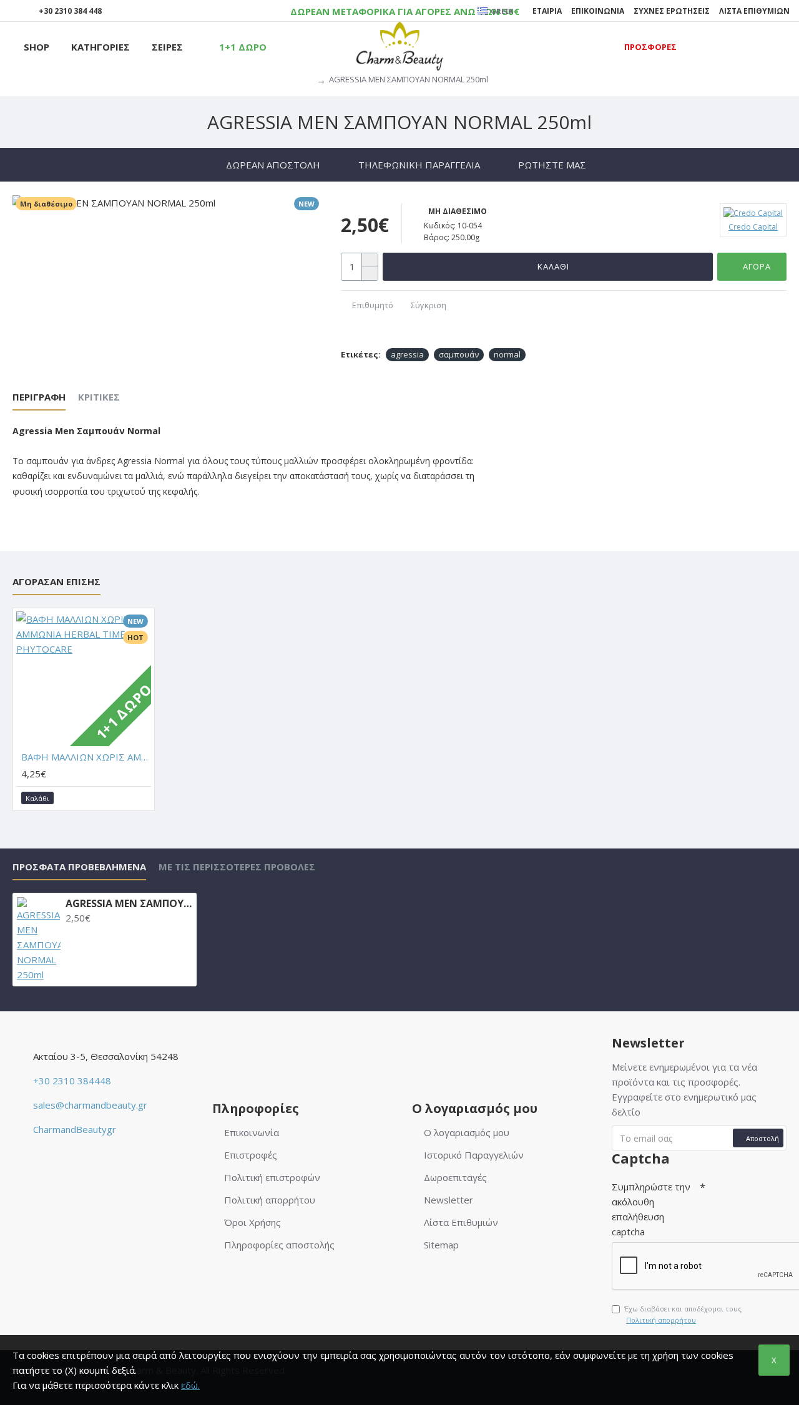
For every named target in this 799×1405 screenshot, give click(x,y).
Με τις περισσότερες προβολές (237, 867)
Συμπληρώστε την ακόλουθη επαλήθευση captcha (651, 1209)
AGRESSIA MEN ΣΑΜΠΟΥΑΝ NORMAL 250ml (129, 903)
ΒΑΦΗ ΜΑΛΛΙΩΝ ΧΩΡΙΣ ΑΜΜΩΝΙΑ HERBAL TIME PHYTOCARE (86, 757)
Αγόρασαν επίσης (56, 582)
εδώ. (190, 1385)
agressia (407, 354)
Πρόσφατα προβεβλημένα (79, 867)
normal (507, 354)
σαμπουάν (459, 354)
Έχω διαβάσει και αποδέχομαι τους (683, 1314)
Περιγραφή (39, 397)
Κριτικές (99, 397)
